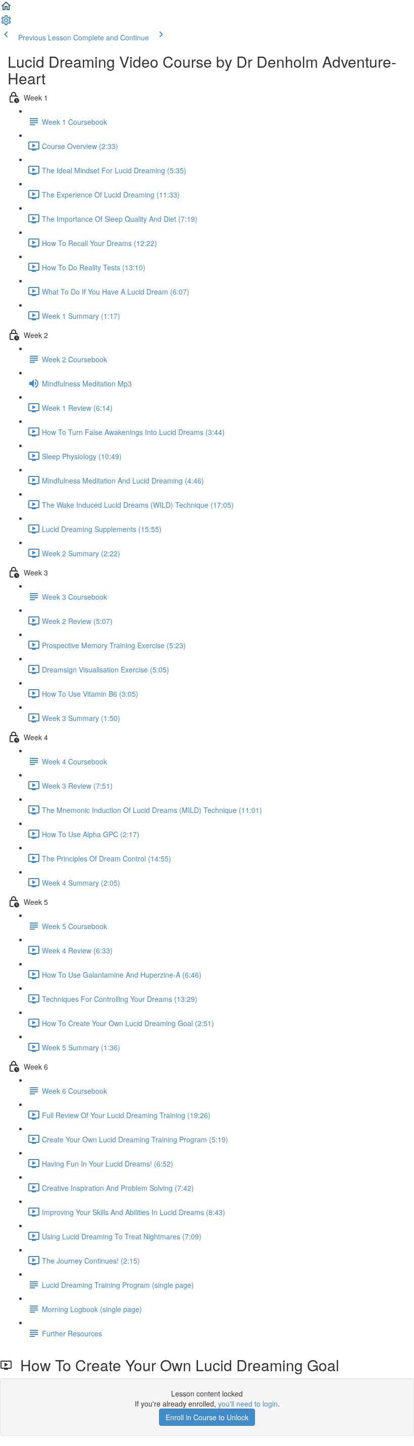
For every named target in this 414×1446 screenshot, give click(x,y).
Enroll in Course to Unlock (207, 1417)
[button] (6, 9)
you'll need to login (248, 1404)
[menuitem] (6, 23)
